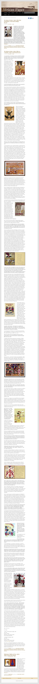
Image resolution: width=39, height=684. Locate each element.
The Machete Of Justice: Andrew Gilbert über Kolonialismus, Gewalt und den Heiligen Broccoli (12, 21)
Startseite (5, 12)
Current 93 (22, 674)
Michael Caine (19, 46)
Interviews (13, 12)
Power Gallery (23, 47)
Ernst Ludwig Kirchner (15, 46)
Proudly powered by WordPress (19, 680)
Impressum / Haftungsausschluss (7, 678)
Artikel (17, 12)
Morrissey (8, 47)
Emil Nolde (10, 46)
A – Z (20, 12)
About (23, 12)
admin (15, 656)
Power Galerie (9, 641)
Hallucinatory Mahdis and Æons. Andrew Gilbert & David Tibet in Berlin (12, 655)
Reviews (11, 674)
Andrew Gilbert (18, 45)
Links (8, 14)
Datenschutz (19, 678)
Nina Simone (15, 47)
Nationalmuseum (12, 47)
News (9, 12)
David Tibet (7, 46)
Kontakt (5, 14)
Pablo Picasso (19, 47)
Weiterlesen (6, 44)
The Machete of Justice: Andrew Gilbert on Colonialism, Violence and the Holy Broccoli (12, 52)
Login (32, 678)
